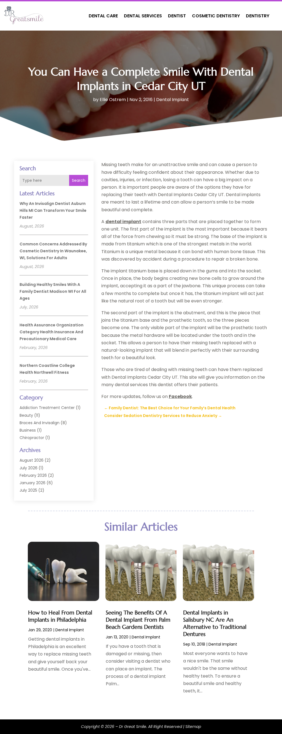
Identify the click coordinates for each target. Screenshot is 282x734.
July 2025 (28, 490)
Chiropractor (32, 437)
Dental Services (143, 16)
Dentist (177, 16)
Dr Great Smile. (133, 726)
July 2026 (28, 468)
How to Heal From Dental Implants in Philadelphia (60, 616)
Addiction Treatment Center (47, 407)
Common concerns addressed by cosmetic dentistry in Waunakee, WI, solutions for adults (53, 251)
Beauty (26, 415)
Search (78, 180)
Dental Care (103, 16)
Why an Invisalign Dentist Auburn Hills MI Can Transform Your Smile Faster (53, 210)
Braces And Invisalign (39, 423)
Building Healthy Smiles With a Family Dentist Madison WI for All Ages (53, 291)
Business (28, 430)
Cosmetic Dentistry (216, 16)
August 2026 (32, 460)
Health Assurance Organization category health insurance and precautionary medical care (51, 332)
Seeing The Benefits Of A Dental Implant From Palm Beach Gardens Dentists (138, 619)
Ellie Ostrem (113, 99)
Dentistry (257, 16)
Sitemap (193, 726)
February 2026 (33, 475)
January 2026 (32, 483)
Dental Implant (172, 99)
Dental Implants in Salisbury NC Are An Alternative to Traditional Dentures (214, 623)
